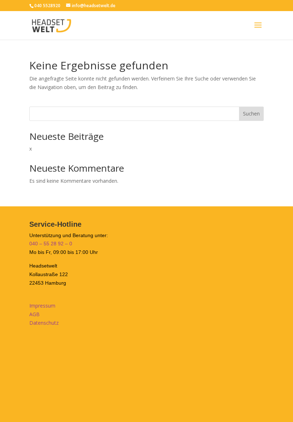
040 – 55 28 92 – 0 (50, 243)
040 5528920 (47, 6)
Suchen (251, 113)
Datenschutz (44, 322)
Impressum (42, 305)
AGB (34, 314)
